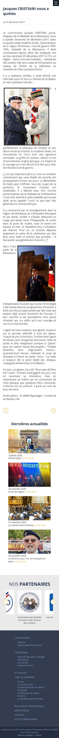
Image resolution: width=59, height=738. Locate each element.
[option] (29, 607)
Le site (20, 681)
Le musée (22, 690)
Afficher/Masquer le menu (56, 3)
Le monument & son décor (30, 687)
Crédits (38, 735)
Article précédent (7, 410)
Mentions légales (25, 735)
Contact (19, 714)
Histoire (21, 642)
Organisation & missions (29, 645)
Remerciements (25, 665)
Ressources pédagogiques (29, 706)
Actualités (20, 672)
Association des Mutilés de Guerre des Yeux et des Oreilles (29, 620)
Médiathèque (21, 710)
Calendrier (22, 659)
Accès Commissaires (25, 719)
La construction (25, 684)
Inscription (22, 662)
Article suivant (52, 410)
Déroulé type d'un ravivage (31, 656)
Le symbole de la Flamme (30, 698)
